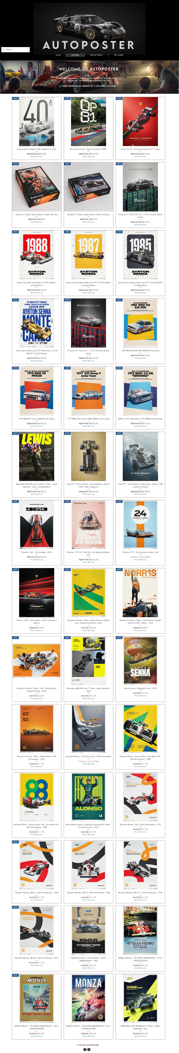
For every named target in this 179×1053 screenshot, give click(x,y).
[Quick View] (36, 728)
